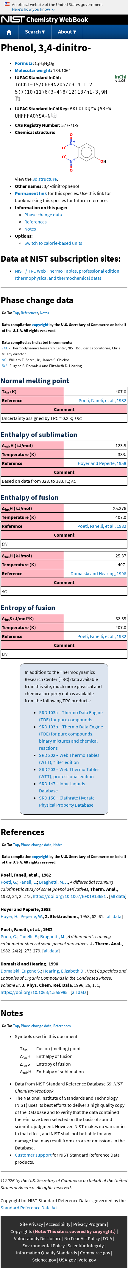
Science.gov (44, 1260)
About (65, 31)
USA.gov (67, 1260)
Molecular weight (33, 70)
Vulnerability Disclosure (37, 1238)
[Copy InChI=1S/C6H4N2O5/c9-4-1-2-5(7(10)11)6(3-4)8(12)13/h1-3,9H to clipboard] (17, 100)
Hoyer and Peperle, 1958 (102, 463)
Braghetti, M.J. (53, 882)
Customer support (33, 1155)
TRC (5, 348)
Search (33, 31)
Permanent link (31, 193)
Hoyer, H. (9, 916)
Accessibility (58, 1224)
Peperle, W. (32, 916)
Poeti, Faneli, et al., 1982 (102, 400)
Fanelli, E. (28, 936)
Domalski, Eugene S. (21, 971)
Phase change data (43, 215)
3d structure (44, 179)
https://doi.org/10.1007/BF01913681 (69, 896)
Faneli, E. (28, 882)
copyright (40, 324)
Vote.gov (87, 1260)
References (35, 222)
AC (4, 359)
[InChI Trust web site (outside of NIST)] (120, 81)
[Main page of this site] (9, 32)
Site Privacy (31, 1224)
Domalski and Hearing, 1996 (98, 573)
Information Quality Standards (46, 1253)
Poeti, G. (9, 882)
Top (16, 312)
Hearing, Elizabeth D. (64, 971)
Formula (23, 63)
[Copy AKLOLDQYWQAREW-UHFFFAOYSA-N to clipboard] (54, 116)
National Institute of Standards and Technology (13, 19)
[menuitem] (9, 32)
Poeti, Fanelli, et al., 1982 (101, 526)
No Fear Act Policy (82, 1238)
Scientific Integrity (86, 1245)
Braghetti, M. (52, 936)
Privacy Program (89, 1224)
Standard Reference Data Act (29, 1208)
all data (117, 896)
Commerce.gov (95, 1253)
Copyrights (21, 1231)
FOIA (107, 1238)
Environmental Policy (43, 1245)
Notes (30, 229)
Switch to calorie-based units (53, 243)
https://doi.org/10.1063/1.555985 (34, 992)
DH (4, 365)
